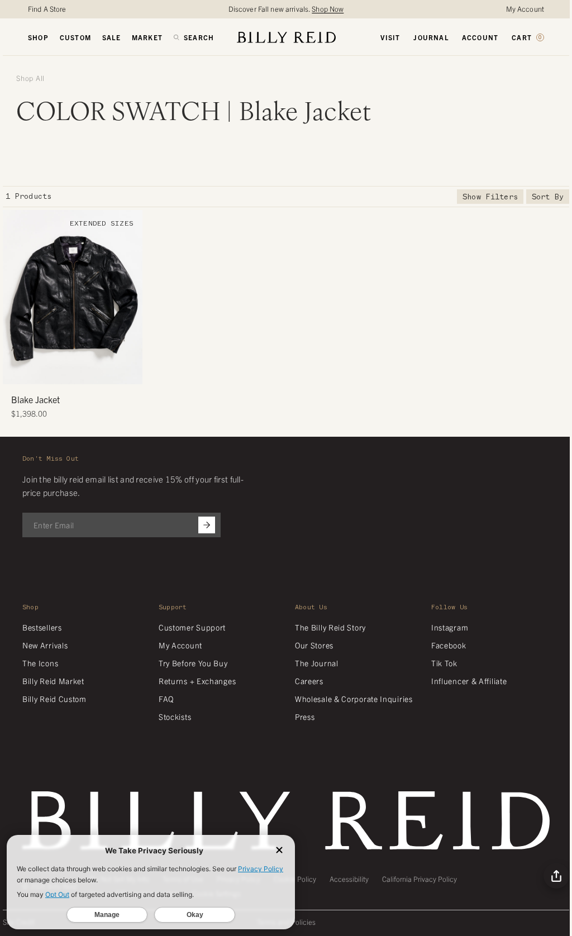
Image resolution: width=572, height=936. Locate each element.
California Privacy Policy (419, 879)
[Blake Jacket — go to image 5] (85, 371)
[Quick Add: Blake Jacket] (16, 370)
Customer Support (192, 627)
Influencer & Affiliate (469, 681)
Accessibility (349, 879)
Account (480, 37)
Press (305, 716)
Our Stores (314, 645)
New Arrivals (45, 645)
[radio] (14, 297)
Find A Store (47, 8)
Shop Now (328, 8)
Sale (111, 37)
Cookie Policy (295, 879)
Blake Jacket (35, 399)
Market (147, 37)
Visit (390, 37)
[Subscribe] (206, 525)
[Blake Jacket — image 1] (72, 297)
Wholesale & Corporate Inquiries (354, 699)
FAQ (166, 699)
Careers (309, 681)
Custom (75, 37)
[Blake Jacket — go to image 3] (68, 371)
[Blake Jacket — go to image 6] (93, 371)
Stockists (175, 716)
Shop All (30, 78)
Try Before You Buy (193, 663)
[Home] (286, 37)
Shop (38, 37)
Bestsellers (42, 627)
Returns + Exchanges (197, 681)
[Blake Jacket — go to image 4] (76, 371)
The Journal (317, 663)
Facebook (448, 645)
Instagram (449, 627)
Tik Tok (444, 663)
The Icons (40, 663)
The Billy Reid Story (330, 627)
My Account (525, 8)
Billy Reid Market (53, 681)
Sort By (548, 197)
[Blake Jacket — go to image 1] (51, 371)
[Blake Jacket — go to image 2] (60, 371)
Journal (430, 37)
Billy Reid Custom (54, 699)
